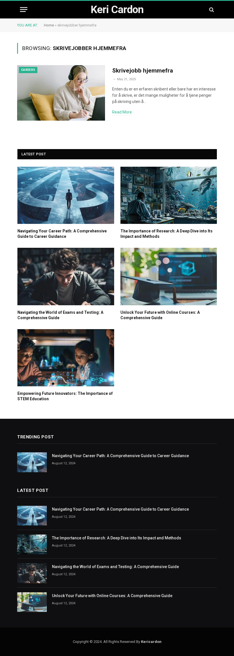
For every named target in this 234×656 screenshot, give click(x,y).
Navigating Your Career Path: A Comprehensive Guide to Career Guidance (62, 234)
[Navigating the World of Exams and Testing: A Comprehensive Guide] (65, 276)
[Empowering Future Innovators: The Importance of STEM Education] (65, 357)
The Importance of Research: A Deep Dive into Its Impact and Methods (166, 234)
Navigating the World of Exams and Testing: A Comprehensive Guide (60, 315)
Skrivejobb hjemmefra (142, 70)
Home (49, 25)
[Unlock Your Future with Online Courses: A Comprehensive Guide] (168, 276)
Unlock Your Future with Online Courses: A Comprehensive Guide (160, 315)
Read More (122, 112)
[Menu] (23, 9)
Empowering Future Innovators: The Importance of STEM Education (65, 396)
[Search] (211, 9)
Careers (28, 69)
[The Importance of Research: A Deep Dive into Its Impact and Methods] (168, 195)
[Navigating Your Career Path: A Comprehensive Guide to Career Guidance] (65, 195)
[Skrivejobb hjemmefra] (61, 93)
